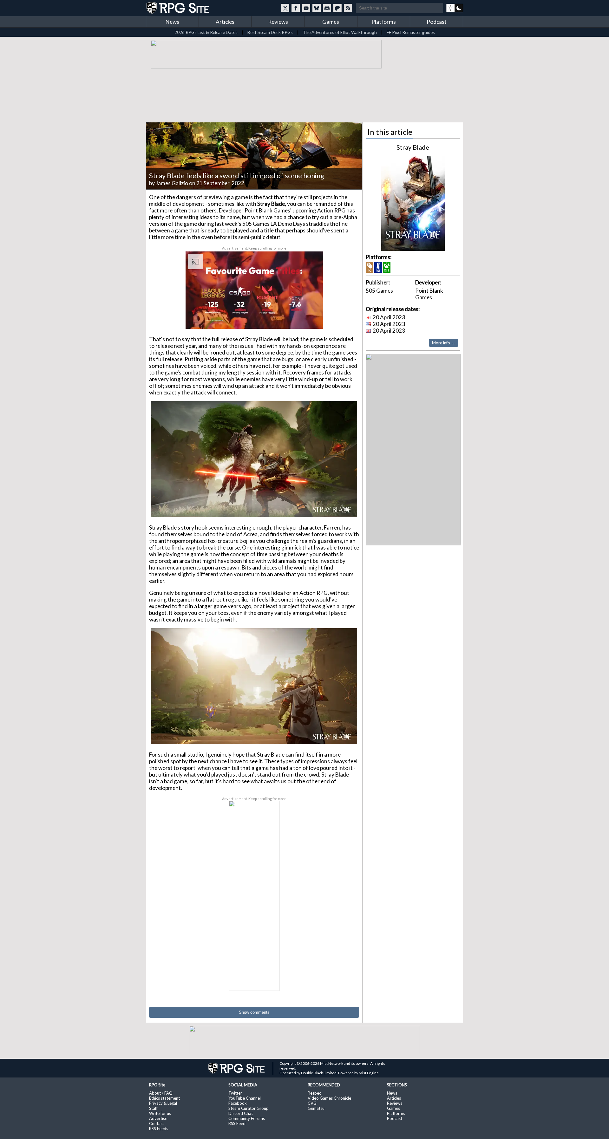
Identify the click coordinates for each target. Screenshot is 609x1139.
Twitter (235, 1093)
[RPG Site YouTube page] (306, 8)
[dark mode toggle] (454, 7)
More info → (443, 342)
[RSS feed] (348, 8)
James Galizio (172, 183)
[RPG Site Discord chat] (327, 8)
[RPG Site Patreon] (337, 8)
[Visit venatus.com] (310, 319)
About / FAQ (161, 1093)
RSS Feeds (158, 1128)
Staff (153, 1108)
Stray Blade (412, 147)
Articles (225, 21)
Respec (314, 1093)
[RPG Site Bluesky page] (316, 8)
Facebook (237, 1103)
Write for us (160, 1113)
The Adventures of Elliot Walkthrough (340, 32)
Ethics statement (164, 1098)
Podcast (437, 21)
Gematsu (316, 1108)
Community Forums (246, 1118)
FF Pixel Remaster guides (411, 32)
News (172, 21)
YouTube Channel (244, 1098)
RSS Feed (237, 1123)
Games (330, 21)
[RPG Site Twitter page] (285, 8)
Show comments (254, 1012)
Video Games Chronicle (329, 1098)
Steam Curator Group (248, 1108)
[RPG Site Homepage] (178, 8)
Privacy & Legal (163, 1103)
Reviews (278, 21)
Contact (156, 1123)
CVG (312, 1103)
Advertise (158, 1118)
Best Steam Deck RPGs (270, 32)
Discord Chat (240, 1113)
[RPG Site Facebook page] (295, 8)
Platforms (383, 21)
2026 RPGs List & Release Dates (206, 32)
